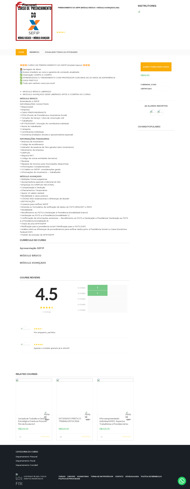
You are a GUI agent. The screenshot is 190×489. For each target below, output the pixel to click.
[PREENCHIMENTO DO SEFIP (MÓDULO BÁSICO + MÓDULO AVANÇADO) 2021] (34, 22)
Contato (119, 476)
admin (37, 325)
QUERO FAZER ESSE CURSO (156, 67)
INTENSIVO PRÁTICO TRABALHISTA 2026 (70, 419)
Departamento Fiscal (25, 461)
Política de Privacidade (69, 479)
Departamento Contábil (27, 465)
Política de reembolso (151, 476)
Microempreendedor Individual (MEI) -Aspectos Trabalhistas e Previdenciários (113, 421)
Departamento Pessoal (26, 456)
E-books (71, 476)
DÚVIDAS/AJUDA (132, 476)
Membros (34, 52)
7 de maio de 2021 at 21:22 (53, 325)
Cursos (62, 476)
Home (21, 52)
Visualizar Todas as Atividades (61, 52)
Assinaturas (83, 476)
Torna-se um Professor (102, 476)
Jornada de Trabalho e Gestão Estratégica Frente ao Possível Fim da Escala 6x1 (32, 421)
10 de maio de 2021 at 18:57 (54, 340)
